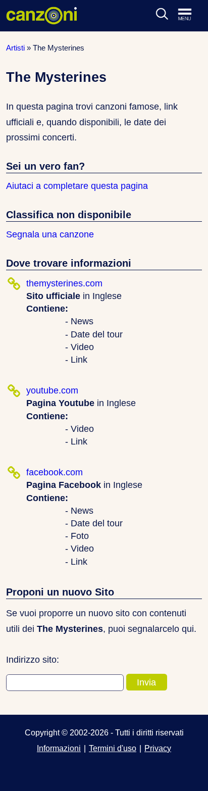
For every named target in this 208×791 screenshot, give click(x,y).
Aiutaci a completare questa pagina (77, 186)
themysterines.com (64, 283)
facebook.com (54, 472)
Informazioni (59, 748)
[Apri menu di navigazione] (190, 15)
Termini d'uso (112, 748)
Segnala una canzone (50, 234)
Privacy (157, 748)
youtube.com (52, 390)
